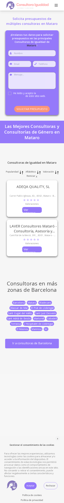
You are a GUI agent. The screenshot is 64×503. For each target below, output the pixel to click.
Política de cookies (32, 495)
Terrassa (16, 323)
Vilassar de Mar (19, 308)
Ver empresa (29, 210)
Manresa (36, 329)
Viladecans (45, 302)
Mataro (32, 302)
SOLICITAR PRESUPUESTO (32, 109)
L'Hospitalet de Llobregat (38, 323)
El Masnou (22, 329)
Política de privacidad (32, 500)
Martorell (39, 318)
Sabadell (52, 318)
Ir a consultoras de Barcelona (32, 343)
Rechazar (50, 485)
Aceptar (30, 485)
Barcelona (19, 302)
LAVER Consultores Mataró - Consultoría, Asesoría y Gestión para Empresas (33, 231)
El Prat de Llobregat (42, 308)
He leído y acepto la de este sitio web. (30, 94)
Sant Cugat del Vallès (20, 313)
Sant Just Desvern (45, 313)
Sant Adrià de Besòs (19, 318)
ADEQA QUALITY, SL (33, 186)
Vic (46, 329)
